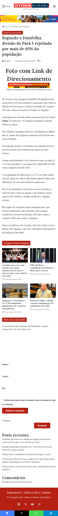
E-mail (5, 376)
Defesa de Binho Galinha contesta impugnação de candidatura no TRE (42, 303)
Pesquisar (6, 420)
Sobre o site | (32, 492)
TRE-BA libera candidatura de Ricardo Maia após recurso (41, 268)
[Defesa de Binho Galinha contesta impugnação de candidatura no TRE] (43, 291)
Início (6, 26)
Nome (5, 364)
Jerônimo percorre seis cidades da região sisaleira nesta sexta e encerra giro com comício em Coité (14, 270)
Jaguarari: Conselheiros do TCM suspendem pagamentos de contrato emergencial (14, 304)
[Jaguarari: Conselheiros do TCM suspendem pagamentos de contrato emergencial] (15, 291)
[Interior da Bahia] (31, 6)
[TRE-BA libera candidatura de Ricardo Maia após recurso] (43, 255)
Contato (46, 492)
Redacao (7, 61)
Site (3, 388)
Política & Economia (20, 26)
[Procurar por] (54, 7)
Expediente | (15, 492)
